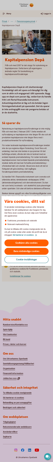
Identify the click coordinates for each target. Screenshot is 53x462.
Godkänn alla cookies (26, 242)
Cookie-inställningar (26, 259)
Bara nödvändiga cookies (26, 251)
